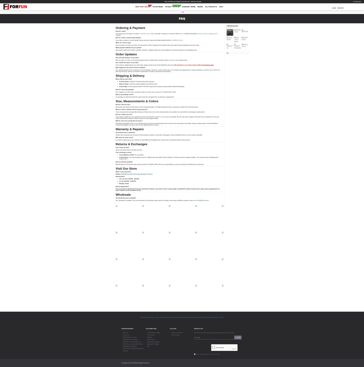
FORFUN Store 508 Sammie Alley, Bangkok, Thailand (136, 174)
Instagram (211, 33)
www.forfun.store (145, 33)
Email (199, 33)
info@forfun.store (177, 40)
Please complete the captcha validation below (201, 347)
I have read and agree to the (208, 354)
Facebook (204, 33)
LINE (184, 33)
